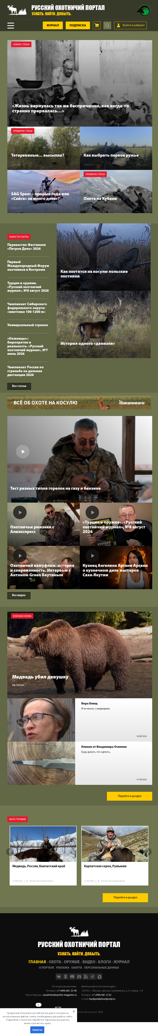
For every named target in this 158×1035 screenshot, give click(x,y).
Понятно (37, 1029)
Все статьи (19, 386)
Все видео (19, 595)
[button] (38, 1018)
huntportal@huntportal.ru (102, 999)
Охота (55, 962)
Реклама (62, 968)
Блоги (104, 962)
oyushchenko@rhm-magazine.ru (60, 995)
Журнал (53, 25)
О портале (46, 968)
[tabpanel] (43, 855)
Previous (10, 852)
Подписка (78, 25)
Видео (88, 962)
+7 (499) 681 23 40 (66, 991)
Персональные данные (101, 968)
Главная (37, 962)
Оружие (72, 962)
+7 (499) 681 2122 (101, 995)
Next (148, 852)
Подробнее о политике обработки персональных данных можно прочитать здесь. (37, 1021)
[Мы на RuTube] (79, 978)
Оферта (76, 968)
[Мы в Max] (99, 978)
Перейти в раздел (129, 796)
